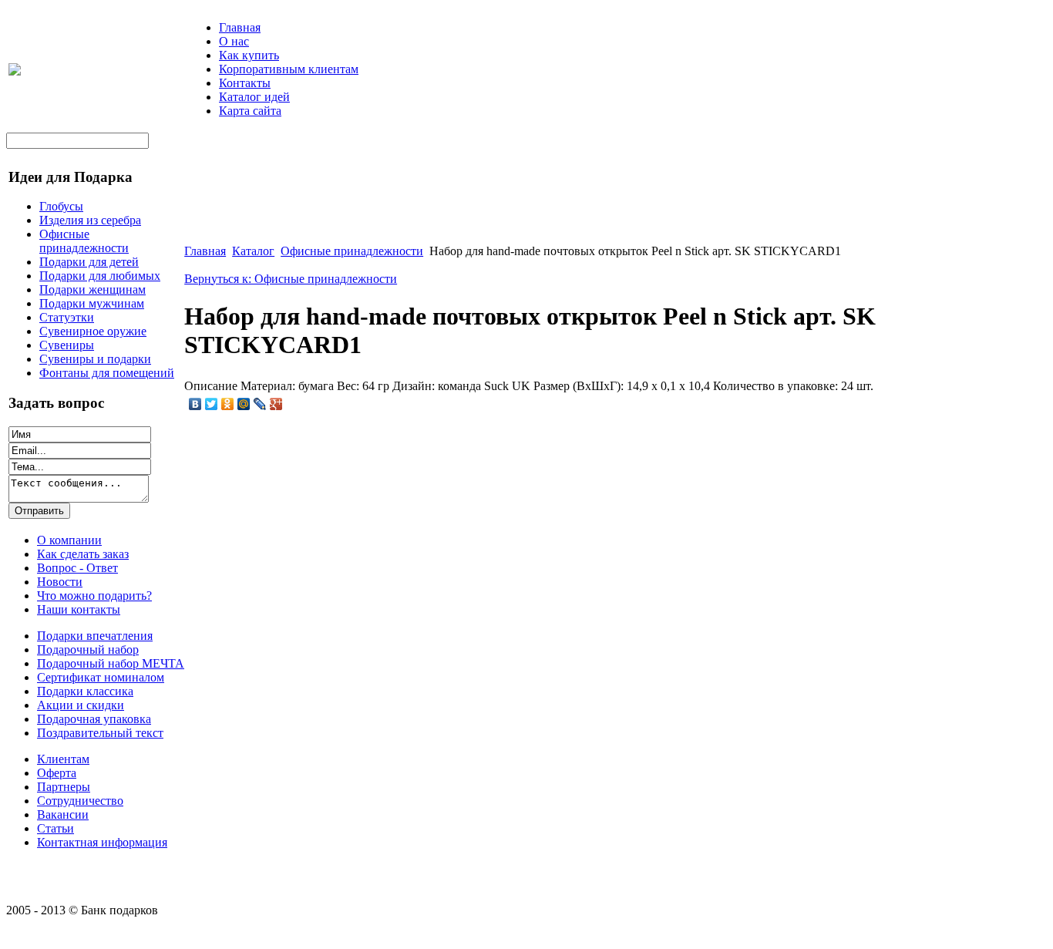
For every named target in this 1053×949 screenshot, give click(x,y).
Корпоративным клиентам (288, 69)
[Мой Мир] (244, 404)
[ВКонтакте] (195, 404)
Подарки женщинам (92, 289)
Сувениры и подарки (95, 358)
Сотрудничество (80, 800)
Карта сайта (250, 110)
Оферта (56, 772)
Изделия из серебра (90, 220)
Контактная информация (102, 842)
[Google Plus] (276, 404)
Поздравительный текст (100, 732)
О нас (234, 41)
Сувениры (66, 345)
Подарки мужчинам (91, 303)
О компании (69, 540)
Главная (240, 27)
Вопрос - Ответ (77, 567)
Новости (59, 581)
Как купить (249, 55)
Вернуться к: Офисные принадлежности (290, 278)
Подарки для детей (89, 261)
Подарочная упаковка (94, 718)
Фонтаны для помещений (106, 372)
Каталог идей (254, 96)
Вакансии (63, 814)
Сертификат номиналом (100, 677)
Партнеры (63, 786)
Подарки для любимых (99, 275)
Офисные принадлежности (84, 240)
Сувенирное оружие (92, 331)
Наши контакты (78, 609)
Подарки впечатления (95, 635)
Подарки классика (85, 691)
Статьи (55, 828)
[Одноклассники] (228, 404)
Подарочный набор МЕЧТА (110, 663)
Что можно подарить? (94, 595)
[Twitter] (212, 404)
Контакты (245, 82)
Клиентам (63, 759)
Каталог (253, 250)
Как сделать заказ (83, 553)
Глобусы (61, 206)
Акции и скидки (80, 705)
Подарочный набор (88, 649)
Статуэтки (66, 317)
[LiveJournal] (260, 404)
